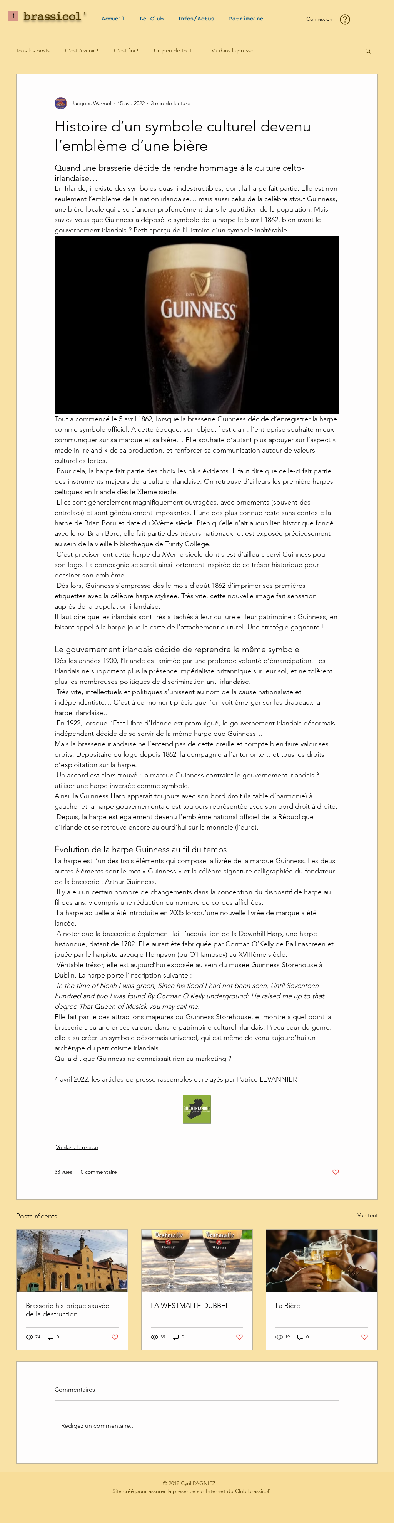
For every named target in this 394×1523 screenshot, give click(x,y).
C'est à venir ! (81, 50)
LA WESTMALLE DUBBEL (190, 1305)
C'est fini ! (126, 50)
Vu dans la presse (233, 50)
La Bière (287, 1305)
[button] (151, 19)
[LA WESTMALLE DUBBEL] (197, 1261)
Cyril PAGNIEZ (199, 1483)
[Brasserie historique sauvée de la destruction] (72, 1261)
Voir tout (367, 1215)
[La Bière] (321, 1261)
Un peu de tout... (175, 50)
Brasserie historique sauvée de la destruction (67, 1309)
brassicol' (55, 17)
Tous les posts (33, 50)
